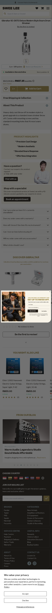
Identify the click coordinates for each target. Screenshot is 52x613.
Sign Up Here (33, 310)
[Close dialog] (50, 291)
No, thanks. (44, 311)
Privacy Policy (43, 314)
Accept (25, 594)
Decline (25, 600)
